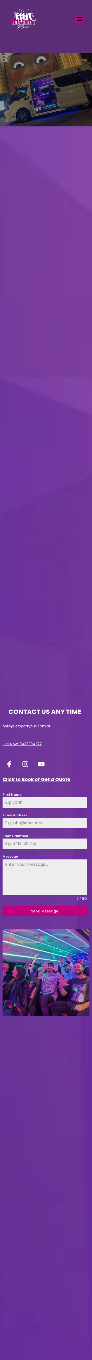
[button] (79, 19)
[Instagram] (25, 764)
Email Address (16, 815)
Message (10, 856)
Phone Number (16, 836)
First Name (13, 794)
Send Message (44, 911)
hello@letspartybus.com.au (27, 726)
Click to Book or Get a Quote (36, 779)
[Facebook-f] (9, 764)
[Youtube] (41, 764)
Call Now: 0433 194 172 (22, 744)
